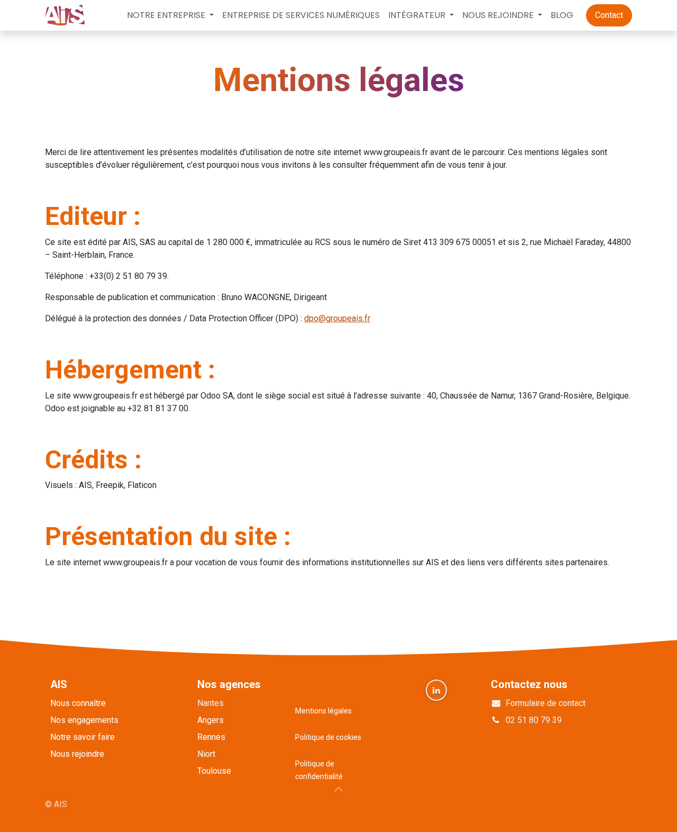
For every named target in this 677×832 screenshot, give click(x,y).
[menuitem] (170, 15)
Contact (609, 15)
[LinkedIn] (436, 690)
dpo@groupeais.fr (337, 318)
